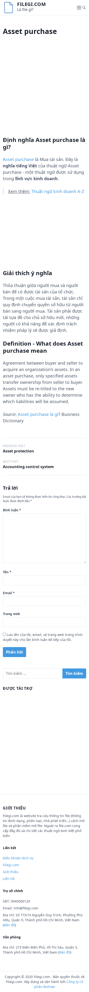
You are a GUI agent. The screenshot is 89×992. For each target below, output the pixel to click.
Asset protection (18, 451)
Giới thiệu (11, 872)
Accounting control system (28, 466)
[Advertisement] (44, 91)
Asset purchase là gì (38, 414)
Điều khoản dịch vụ (18, 858)
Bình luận (12, 510)
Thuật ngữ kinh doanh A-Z (57, 191)
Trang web (11, 613)
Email (9, 593)
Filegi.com (31, 4)
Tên (7, 572)
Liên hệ (8, 878)
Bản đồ (9, 925)
